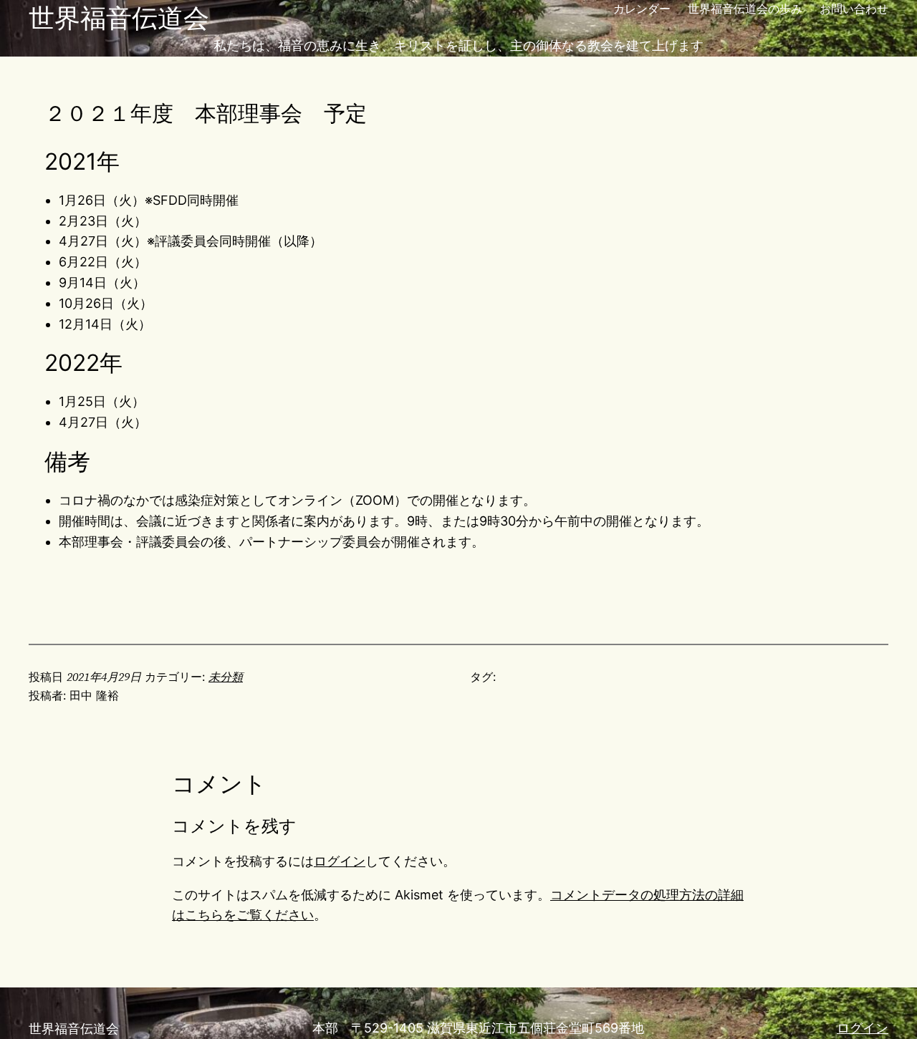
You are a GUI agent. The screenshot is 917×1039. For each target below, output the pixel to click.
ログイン (339, 861)
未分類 (225, 677)
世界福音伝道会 (119, 18)
